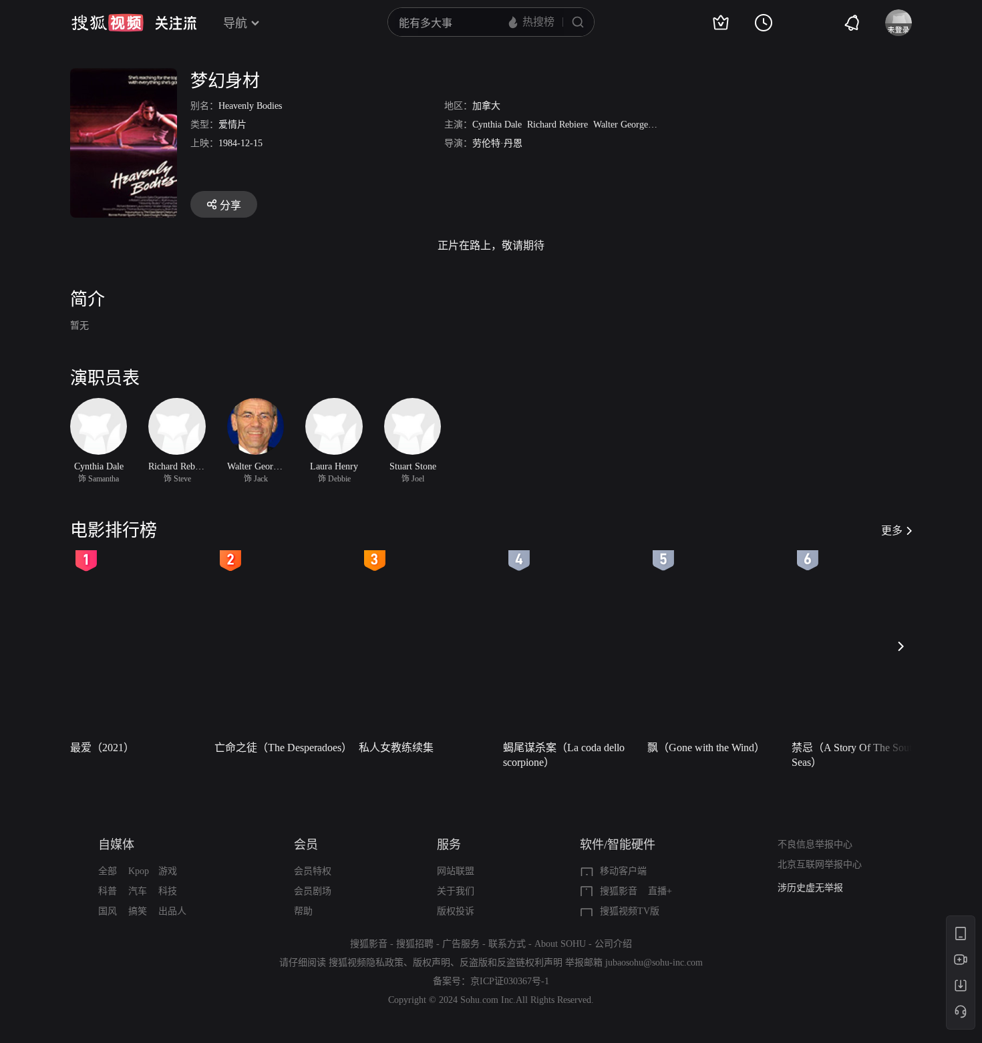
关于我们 (455, 891)
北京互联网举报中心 (820, 864)
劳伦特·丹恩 (497, 143)
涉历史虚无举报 (810, 888)
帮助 (303, 911)
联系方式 (507, 944)
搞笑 (137, 911)
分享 (230, 205)
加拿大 (486, 106)
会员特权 (312, 871)
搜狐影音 (618, 891)
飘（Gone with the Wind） (706, 747)
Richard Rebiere (557, 125)
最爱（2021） (102, 747)
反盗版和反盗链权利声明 (511, 963)
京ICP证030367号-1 (509, 981)
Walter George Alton (632, 125)
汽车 (137, 891)
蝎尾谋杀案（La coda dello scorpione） (564, 755)
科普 (107, 891)
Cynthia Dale (497, 125)
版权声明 (431, 963)
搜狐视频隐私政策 (366, 963)
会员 (306, 844)
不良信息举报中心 (815, 844)
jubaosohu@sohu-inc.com (654, 963)
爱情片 (232, 125)
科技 (167, 891)
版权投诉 (455, 911)
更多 (892, 530)
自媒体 (116, 844)
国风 (107, 911)
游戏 (167, 871)
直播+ (660, 891)
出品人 (172, 911)
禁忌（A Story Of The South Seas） (854, 755)
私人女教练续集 (396, 747)
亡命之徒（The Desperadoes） (282, 747)
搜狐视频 (107, 23)
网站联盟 (455, 871)
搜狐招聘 (415, 944)
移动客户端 (623, 871)
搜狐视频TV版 (629, 911)
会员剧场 (312, 891)
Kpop (138, 871)
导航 (235, 23)
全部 (107, 871)
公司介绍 (613, 944)
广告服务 (461, 944)
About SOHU (560, 944)
